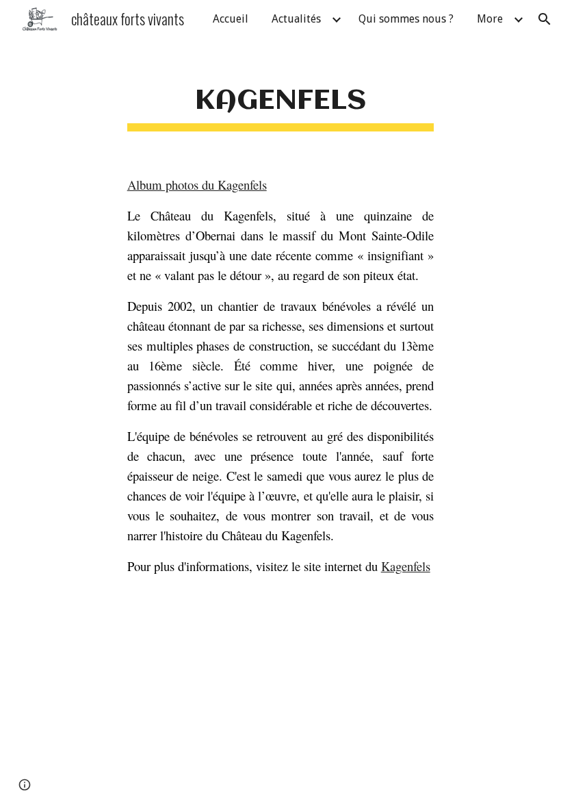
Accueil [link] (230, 18)
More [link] (490, 18)
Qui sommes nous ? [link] (406, 18)
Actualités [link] (296, 18)
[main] (281, 97)
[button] (544, 19)
